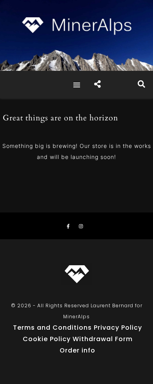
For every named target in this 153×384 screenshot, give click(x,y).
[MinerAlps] (76, 35)
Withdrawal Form (103, 338)
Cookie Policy (47, 338)
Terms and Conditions (52, 327)
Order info (77, 350)
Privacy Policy (118, 327)
